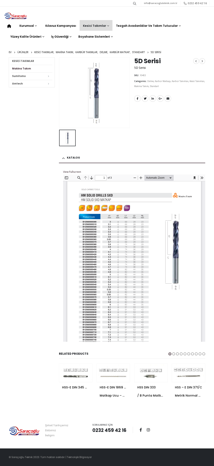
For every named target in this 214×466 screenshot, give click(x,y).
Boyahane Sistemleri (94, 37)
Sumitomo (19, 76)
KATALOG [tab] (73, 157)
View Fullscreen (72, 172)
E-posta (167, 98)
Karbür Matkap (163, 81)
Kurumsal (26, 26)
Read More (85, 370)
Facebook (137, 98)
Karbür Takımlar (180, 81)
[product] (75, 372)
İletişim (50, 435)
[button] (170, 353)
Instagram (148, 430)
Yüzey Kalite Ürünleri (25, 37)
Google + (160, 98)
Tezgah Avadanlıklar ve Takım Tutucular (147, 26)
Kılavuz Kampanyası (60, 26)
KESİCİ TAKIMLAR (23, 61)
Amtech (17, 83)
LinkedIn (152, 98)
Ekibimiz (50, 430)
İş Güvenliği (60, 37)
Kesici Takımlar (94, 26)
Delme (150, 81)
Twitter (145, 98)
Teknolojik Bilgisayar (79, 457)
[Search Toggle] (135, 3)
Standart (154, 86)
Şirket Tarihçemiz (56, 425)
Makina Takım (141, 86)
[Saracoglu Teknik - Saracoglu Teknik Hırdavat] (15, 16)
